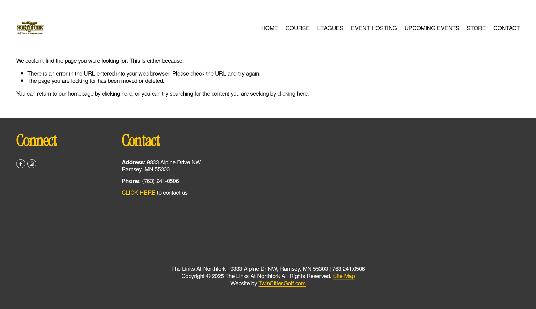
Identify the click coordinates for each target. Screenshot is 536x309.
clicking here (117, 93)
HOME (269, 28)
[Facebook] (20, 163)
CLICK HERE (138, 192)
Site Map (344, 275)
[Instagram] (31, 163)
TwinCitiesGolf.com (282, 283)
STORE (476, 28)
